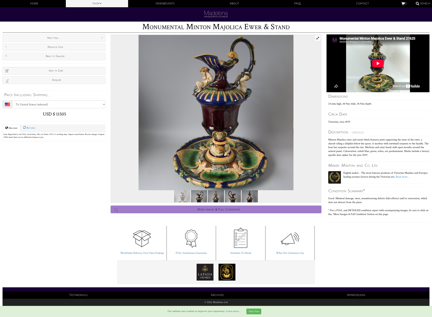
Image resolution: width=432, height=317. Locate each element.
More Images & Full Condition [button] (218, 209)
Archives (217, 295)
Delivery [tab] (13, 128)
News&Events (165, 3)
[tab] (142, 240)
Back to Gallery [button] (55, 56)
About (234, 3)
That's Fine (254, 311)
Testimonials (78, 295)
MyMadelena (356, 295)
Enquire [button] (56, 80)
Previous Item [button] (55, 47)
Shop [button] (96, 3)
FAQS (297, 3)
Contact (362, 3)
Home (34, 3)
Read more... (402, 177)
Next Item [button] (52, 38)
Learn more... (233, 311)
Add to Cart (56, 70)
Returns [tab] (30, 128)
